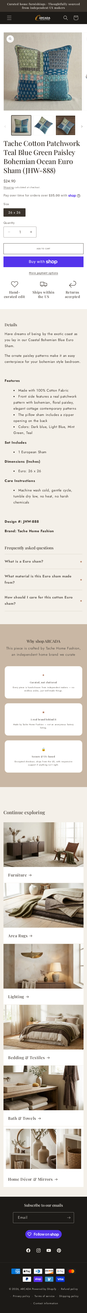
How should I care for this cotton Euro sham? (39, 600)
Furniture (17, 874)
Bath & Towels (22, 1118)
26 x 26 (14, 212)
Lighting (16, 996)
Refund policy (69, 1289)
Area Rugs (18, 935)
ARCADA (25, 1289)
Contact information (45, 1303)
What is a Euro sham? (24, 561)
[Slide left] (5, 126)
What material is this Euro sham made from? (38, 579)
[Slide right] (82, 126)
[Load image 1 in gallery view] (21, 125)
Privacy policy (21, 1296)
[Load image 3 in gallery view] (65, 125)
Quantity (9, 223)
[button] (9, 18)
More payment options (43, 273)
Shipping (8, 187)
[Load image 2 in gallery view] (43, 125)
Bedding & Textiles (26, 1057)
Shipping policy (69, 1296)
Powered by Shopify (44, 1289)
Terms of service (45, 1296)
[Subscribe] (69, 1217)
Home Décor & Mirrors (30, 1178)
